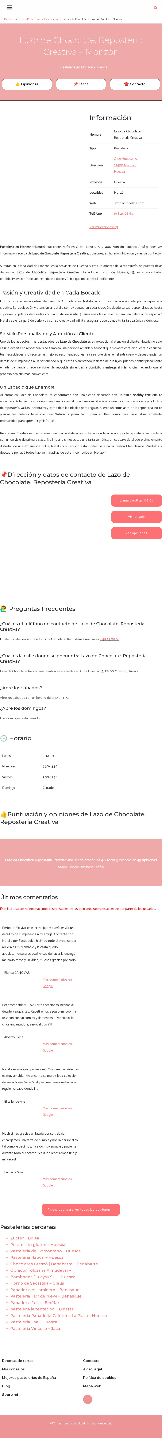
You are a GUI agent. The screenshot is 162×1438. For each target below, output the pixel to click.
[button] (156, 9)
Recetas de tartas (18, 1361)
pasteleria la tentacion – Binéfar (41, 1309)
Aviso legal (92, 1369)
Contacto (91, 1361)
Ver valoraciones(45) (103, 227)
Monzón (87, 67)
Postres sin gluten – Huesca (37, 1244)
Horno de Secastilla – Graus (37, 1283)
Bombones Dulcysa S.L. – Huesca (43, 1277)
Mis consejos (13, 1369)
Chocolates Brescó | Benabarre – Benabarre (54, 1264)
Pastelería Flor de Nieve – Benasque (46, 1296)
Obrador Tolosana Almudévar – (40, 1270)
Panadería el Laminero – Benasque (45, 1290)
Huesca (101, 67)
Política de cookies (99, 1378)
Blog (6, 1386)
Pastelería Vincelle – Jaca (35, 1328)
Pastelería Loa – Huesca (33, 1322)
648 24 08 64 (109, 639)
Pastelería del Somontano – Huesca (45, 1251)
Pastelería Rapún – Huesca (36, 1257)
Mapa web (92, 1386)
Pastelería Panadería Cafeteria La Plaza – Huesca (58, 1315)
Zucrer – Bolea (24, 1238)
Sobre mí (10, 1395)
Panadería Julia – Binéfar (34, 1302)
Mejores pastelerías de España (29, 1378)
